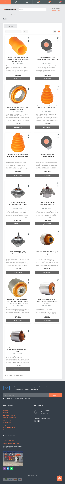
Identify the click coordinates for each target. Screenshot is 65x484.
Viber (4, 468)
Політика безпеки (15, 398)
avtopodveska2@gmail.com (11, 443)
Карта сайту (6, 430)
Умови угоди (7, 422)
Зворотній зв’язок (8, 425)
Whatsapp (11, 468)
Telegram (8, 468)
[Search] (44, 9)
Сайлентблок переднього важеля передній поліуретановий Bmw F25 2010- (18, 349)
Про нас (5, 410)
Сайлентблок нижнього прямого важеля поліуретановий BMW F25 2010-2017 (47, 301)
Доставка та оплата (9, 415)
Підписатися (55, 395)
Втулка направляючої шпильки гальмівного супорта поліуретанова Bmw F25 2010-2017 (18, 59)
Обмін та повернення (9, 417)
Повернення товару (9, 427)
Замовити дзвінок (55, 10)
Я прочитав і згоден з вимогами (17, 398)
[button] (27, 2)
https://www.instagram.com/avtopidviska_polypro (35, 421)
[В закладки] (28, 38)
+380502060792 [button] (8, 441)
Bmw (9, 14)
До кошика (18, 79)
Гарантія (5, 412)
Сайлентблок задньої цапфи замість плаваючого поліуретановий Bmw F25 (47, 252)
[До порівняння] (28, 41)
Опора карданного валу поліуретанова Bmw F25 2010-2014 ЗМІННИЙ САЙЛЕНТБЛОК (18, 107)
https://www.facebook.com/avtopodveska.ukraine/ (38, 421)
